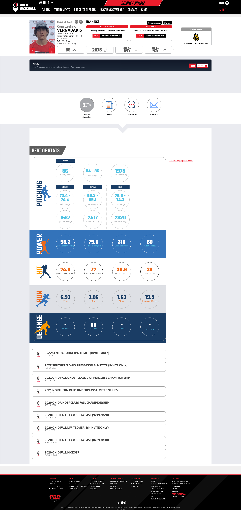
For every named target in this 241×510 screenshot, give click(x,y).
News (72, 478)
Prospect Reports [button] (85, 10)
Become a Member (132, 3)
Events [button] (46, 10)
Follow (175, 478)
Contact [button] (132, 10)
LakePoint (114, 484)
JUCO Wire (73, 489)
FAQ (152, 496)
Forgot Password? (159, 484)
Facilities (113, 486)
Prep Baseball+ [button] (179, 494)
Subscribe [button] (135, 478)
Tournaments (62, 10)
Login (193, 66)
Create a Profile (55, 481)
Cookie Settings (178, 496)
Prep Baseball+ (137, 481)
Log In (221, 3)
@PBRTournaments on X (182, 484)
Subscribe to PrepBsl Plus (111, 36)
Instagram (176, 486)
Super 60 (93, 489)
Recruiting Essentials (78, 486)
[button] (32, 50)
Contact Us (156, 486)
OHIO (46, 3)
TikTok (174, 489)
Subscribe (202, 66)
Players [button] (52, 478)
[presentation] (173, 49)
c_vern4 (168, 23)
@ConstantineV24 (155, 23)
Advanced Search (56, 489)
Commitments (54, 486)
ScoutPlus (135, 486)
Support (155, 478)
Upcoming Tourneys (118, 481)
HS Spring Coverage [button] (112, 10)
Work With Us (157, 491)
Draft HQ (73, 484)
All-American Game (97, 484)
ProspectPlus (136, 484)
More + (223, 10)
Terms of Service (158, 499)
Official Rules (116, 489)
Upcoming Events (97, 481)
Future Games (95, 486)
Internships (156, 494)
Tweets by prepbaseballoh (181, 160)
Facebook (175, 491)
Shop (144, 10)
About (153, 481)
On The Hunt (74, 481)
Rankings (52, 484)
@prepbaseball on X (180, 481)
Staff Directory (157, 489)
